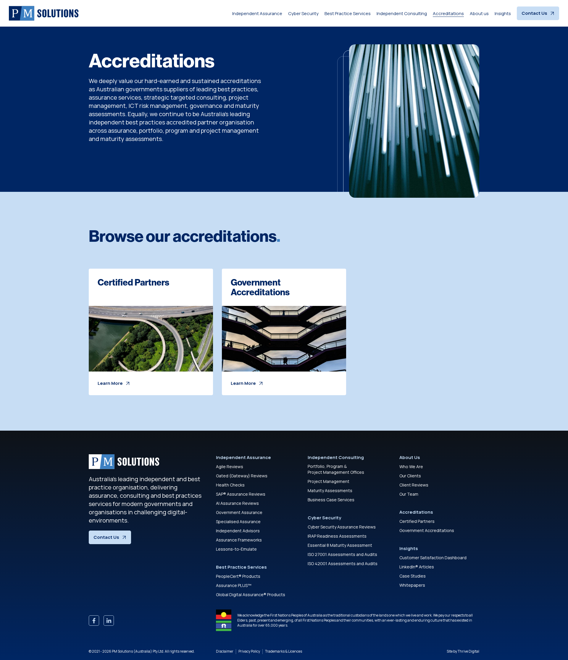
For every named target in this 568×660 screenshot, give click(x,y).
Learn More (110, 383)
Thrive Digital (468, 651)
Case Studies (412, 576)
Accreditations (448, 13)
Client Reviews (413, 485)
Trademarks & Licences (283, 651)
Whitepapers (412, 585)
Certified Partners (417, 521)
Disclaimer (224, 651)
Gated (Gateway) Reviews (241, 476)
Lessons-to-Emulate (236, 549)
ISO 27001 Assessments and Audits (342, 554)
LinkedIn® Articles (416, 567)
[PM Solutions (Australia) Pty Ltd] (43, 13)
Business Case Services (331, 499)
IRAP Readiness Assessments (337, 536)
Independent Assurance (257, 13)
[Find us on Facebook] (94, 620)
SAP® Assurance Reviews (240, 494)
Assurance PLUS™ (233, 585)
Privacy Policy (249, 651)
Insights (503, 13)
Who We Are (411, 466)
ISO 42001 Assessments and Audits (342, 563)
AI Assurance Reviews (237, 503)
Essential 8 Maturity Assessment (340, 545)
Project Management (328, 481)
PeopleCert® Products (238, 576)
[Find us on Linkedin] (109, 620)
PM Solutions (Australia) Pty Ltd (137, 651)
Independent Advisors (238, 530)
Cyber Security (303, 13)
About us (479, 13)
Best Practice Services (348, 13)
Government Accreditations (426, 530)
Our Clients (410, 476)
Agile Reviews (229, 466)
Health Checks (230, 485)
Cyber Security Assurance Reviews (342, 527)
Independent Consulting (402, 13)
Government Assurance (239, 512)
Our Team (408, 494)
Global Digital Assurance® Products (250, 594)
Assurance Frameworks (239, 540)
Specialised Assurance (238, 521)
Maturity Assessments (330, 490)
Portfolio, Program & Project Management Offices (336, 469)
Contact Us (534, 13)
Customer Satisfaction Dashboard (433, 557)
